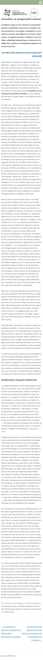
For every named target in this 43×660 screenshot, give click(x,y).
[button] (40, 2)
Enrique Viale (31, 52)
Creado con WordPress (8, 656)
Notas (20, 603)
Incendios (21, 606)
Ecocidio (35, 603)
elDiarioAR (37, 56)
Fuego (14, 606)
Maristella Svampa (14, 52)
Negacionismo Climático (13, 609)
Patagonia (26, 609)
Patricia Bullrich (35, 609)
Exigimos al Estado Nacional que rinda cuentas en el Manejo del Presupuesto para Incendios (32, 633)
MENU (5, 3)
